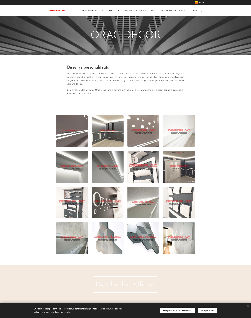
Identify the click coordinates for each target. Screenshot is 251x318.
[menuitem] (90, 10)
